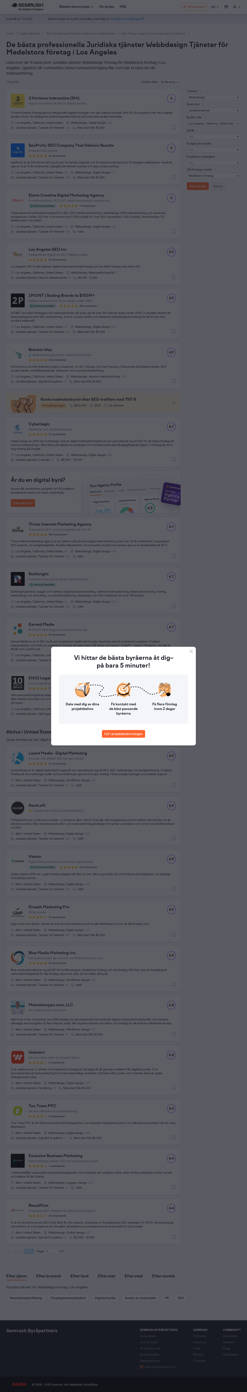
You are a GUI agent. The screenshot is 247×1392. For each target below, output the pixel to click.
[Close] (191, 651)
